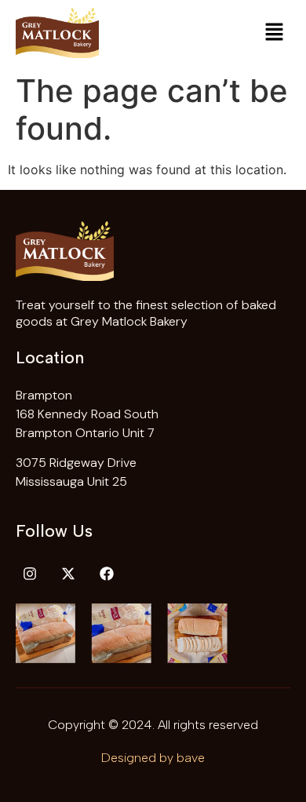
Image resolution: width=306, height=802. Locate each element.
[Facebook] (107, 574)
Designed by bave (153, 757)
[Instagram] (30, 574)
